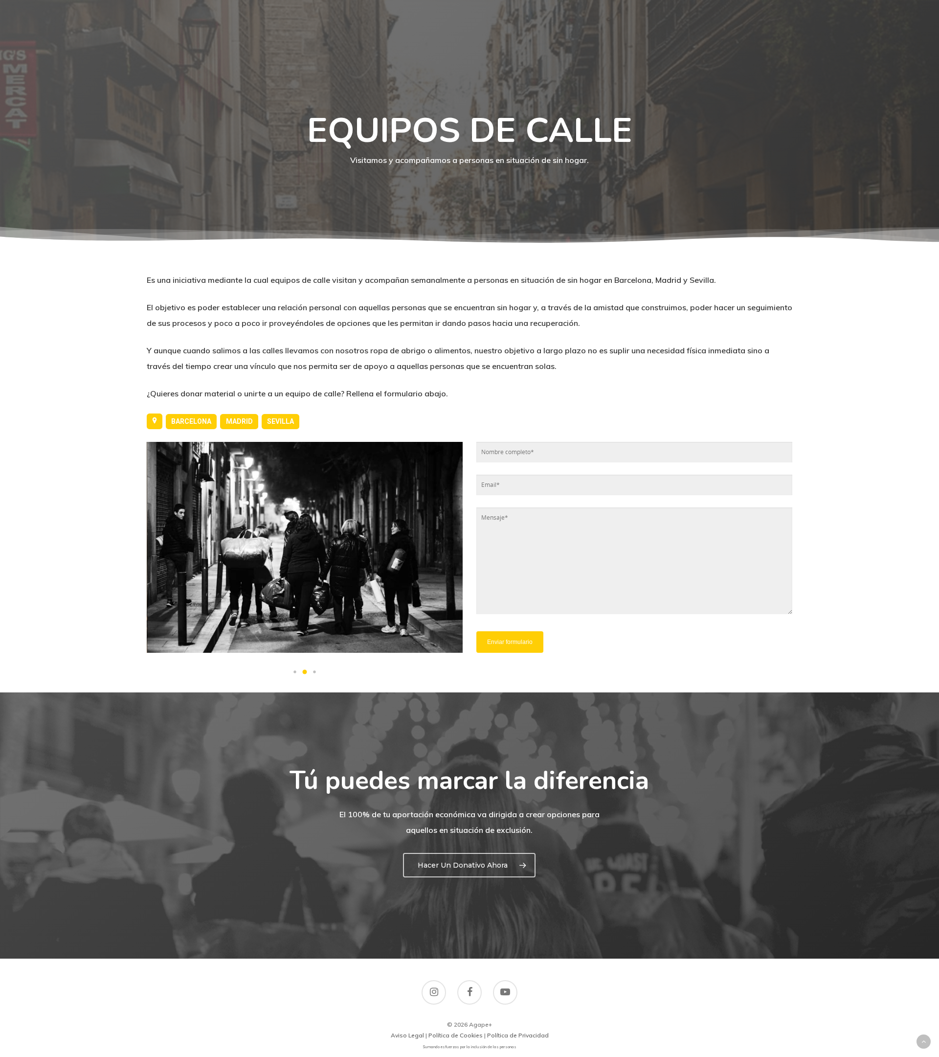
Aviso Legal (407, 1035)
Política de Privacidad (518, 1035)
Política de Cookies (455, 1035)
